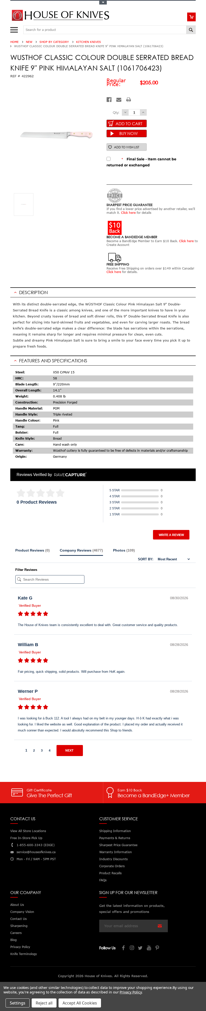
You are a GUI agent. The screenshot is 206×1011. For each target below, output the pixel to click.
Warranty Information (115, 852)
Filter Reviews (26, 570)
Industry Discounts (113, 859)
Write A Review (171, 535)
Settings (17, 1003)
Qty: (116, 112)
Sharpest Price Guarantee (118, 845)
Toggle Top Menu (103, 3)
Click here (128, 213)
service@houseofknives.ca (36, 852)
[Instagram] (132, 948)
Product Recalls (110, 873)
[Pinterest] (157, 948)
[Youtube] (149, 948)
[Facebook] (109, 99)
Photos (124, 550)
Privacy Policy (130, 992)
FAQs (103, 880)
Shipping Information (115, 831)
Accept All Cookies (80, 1003)
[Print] (128, 99)
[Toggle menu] (14, 28)
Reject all (44, 1003)
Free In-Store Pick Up (26, 838)
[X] (140, 948)
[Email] (118, 99)
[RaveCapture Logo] (69, 475)
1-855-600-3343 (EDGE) (36, 845)
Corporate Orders (112, 866)
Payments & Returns (114, 838)
